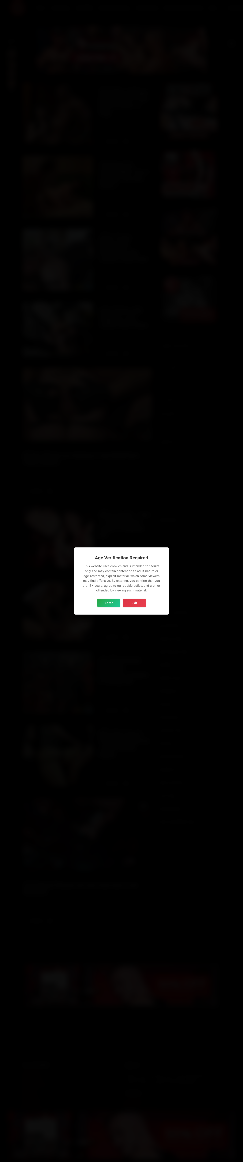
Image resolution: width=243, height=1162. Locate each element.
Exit (134, 603)
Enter (109, 603)
